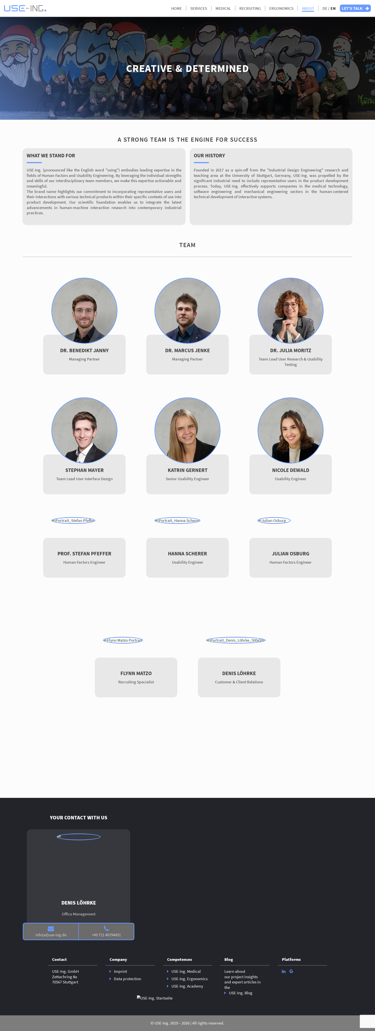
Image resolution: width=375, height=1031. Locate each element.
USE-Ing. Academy (187, 986)
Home (176, 8)
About (308, 8)
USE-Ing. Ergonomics (189, 978)
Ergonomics (281, 8)
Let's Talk (352, 8)
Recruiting (250, 8)
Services (198, 8)
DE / (329, 8)
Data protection (127, 978)
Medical (223, 8)
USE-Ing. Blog (240, 992)
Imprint (120, 971)
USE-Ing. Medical (186, 971)
